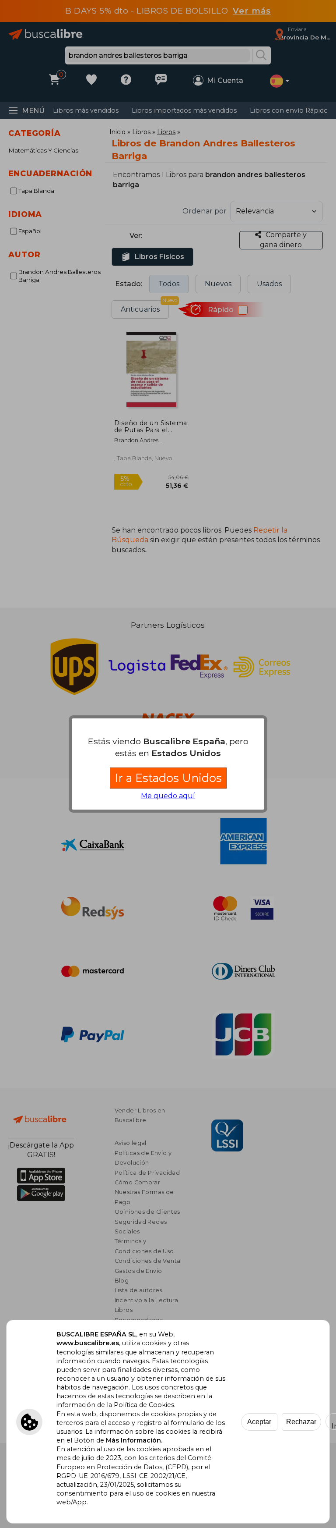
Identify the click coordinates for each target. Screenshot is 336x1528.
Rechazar (301, 1421)
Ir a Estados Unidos (168, 778)
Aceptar (259, 1421)
